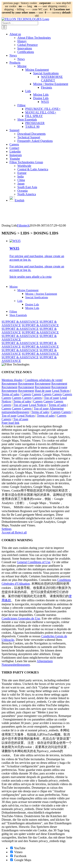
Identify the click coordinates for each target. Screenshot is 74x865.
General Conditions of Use (33, 562)
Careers (26, 394)
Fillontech (23, 225)
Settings (6, 529)
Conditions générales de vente (43, 380)
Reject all (21, 532)
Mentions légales (12, 380)
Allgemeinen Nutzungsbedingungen (27, 662)
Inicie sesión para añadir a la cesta (30, 276)
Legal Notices (60, 390)
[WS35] (15, 241)
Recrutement (9, 383)
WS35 (14, 248)
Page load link (10, 422)
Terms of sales (10, 394)
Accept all (8, 532)
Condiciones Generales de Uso (21, 618)
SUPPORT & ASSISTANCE (20, 321)
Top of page (51, 397)
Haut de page (43, 390)
